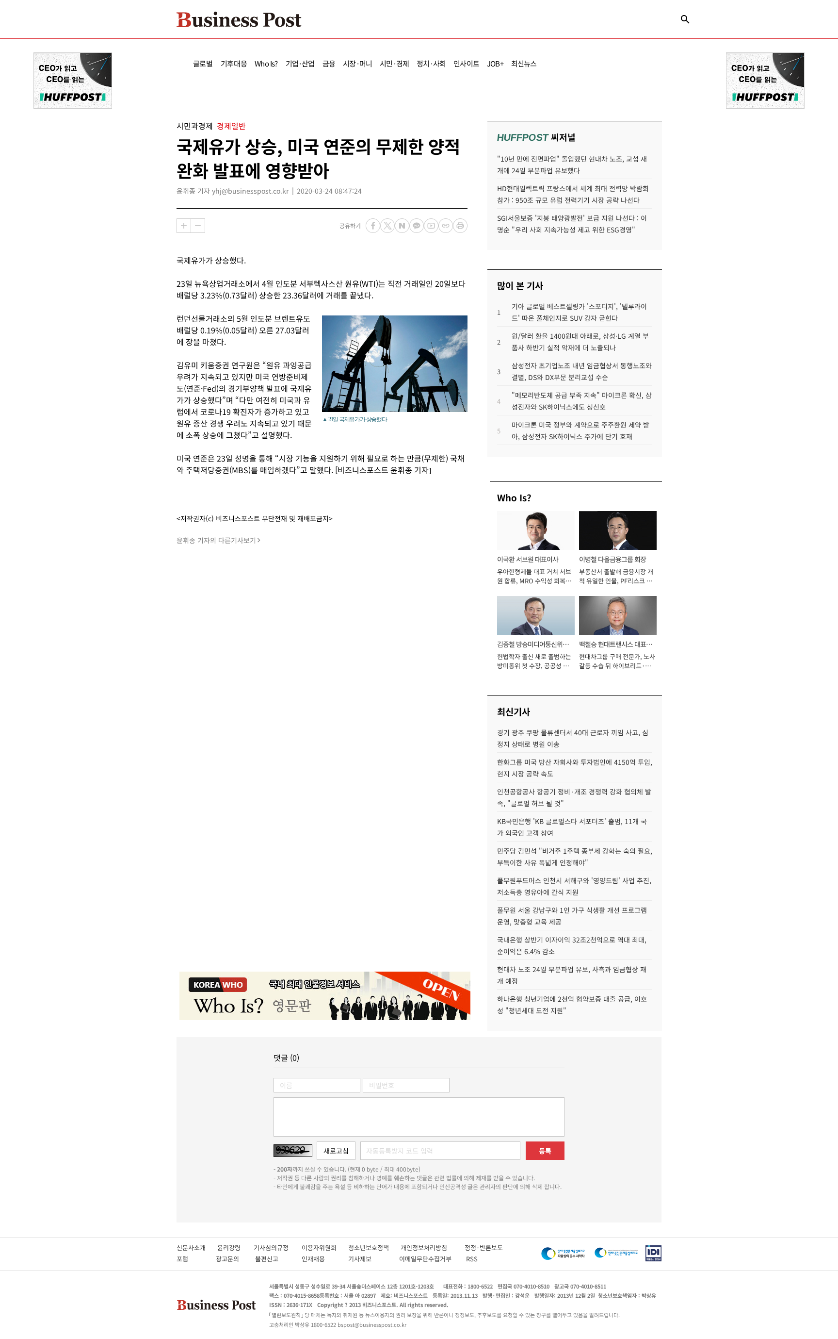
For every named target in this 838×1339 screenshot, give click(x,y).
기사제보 (368, 1258)
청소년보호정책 (374, 1247)
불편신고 (273, 1258)
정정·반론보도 (484, 1247)
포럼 (191, 1258)
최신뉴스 (524, 63)
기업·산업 (300, 63)
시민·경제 (394, 63)
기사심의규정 (278, 1247)
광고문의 (230, 1258)
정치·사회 (431, 63)
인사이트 (466, 63)
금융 (328, 63)
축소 (198, 225)
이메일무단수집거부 (427, 1258)
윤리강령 (235, 1247)
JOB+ (495, 63)
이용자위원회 (325, 1247)
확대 (184, 225)
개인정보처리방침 (433, 1247)
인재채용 (320, 1258)
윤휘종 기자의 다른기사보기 (216, 540)
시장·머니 (357, 63)
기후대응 (234, 63)
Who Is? (266, 63)
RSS (472, 1258)
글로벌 (203, 63)
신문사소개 (197, 1247)
